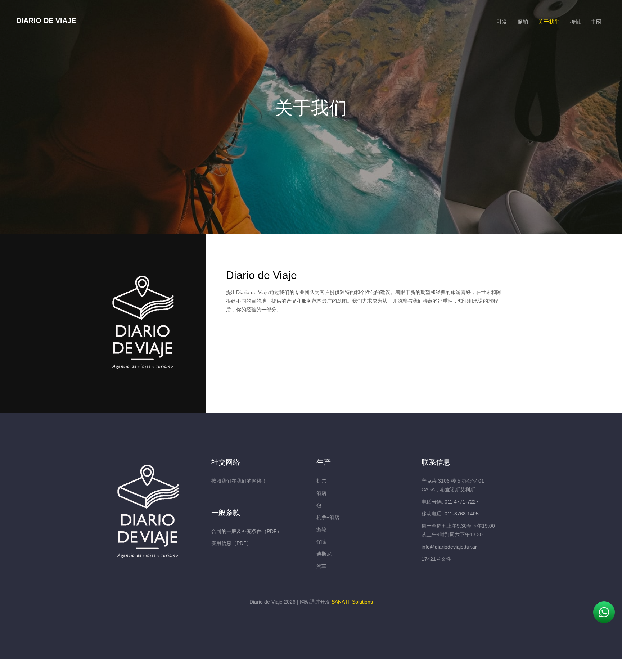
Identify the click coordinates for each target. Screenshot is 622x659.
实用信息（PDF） (231, 543)
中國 (596, 22)
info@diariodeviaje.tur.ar (449, 547)
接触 (575, 22)
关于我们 (549, 22)
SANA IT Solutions (352, 602)
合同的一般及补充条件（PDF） (246, 531)
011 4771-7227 (462, 502)
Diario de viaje (46, 20)
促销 (522, 22)
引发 (501, 22)
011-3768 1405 (462, 513)
